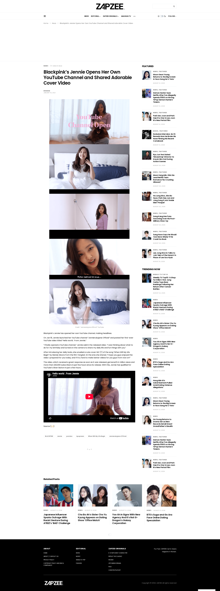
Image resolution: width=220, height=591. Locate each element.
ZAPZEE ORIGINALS (117, 548)
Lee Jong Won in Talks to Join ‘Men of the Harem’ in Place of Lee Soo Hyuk (164, 255)
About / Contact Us (51, 556)
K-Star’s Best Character (118, 553)
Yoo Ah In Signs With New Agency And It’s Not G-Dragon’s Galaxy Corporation (164, 345)
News (54, 23)
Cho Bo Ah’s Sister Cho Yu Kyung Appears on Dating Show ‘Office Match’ (164, 325)
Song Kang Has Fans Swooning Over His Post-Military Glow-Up (164, 218)
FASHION (79, 563)
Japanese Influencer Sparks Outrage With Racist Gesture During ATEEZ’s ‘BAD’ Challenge (163, 306)
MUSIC (155, 131)
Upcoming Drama (115, 563)
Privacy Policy (49, 560)
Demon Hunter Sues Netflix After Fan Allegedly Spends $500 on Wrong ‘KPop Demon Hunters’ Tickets (164, 97)
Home (46, 23)
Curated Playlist (115, 570)
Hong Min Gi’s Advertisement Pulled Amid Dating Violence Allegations (162, 384)
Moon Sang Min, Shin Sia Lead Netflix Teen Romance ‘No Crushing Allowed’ (163, 178)
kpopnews (80, 436)
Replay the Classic (115, 556)
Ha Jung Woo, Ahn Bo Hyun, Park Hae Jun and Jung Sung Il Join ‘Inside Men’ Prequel (163, 199)
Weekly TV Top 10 (160, 274)
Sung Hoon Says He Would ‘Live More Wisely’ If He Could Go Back (164, 236)
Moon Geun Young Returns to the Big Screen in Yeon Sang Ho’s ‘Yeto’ (164, 76)
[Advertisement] (110, 42)
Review (111, 560)
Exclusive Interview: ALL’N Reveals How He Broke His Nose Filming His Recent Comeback (164, 137)
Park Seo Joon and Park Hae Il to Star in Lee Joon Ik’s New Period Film (164, 118)
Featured (163, 71)
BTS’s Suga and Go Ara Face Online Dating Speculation (163, 364)
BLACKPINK (49, 436)
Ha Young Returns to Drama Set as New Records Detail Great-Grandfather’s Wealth (163, 423)
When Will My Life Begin (96, 436)
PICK (110, 567)
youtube (69, 436)
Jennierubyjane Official (117, 436)
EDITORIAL (81, 548)
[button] (45, 16)
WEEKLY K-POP (80, 560)
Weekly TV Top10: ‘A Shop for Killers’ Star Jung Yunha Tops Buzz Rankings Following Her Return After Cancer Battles (164, 283)
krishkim (47, 91)
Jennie (59, 436)
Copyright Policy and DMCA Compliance (54, 564)
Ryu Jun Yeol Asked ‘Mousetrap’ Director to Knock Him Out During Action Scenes (163, 158)
